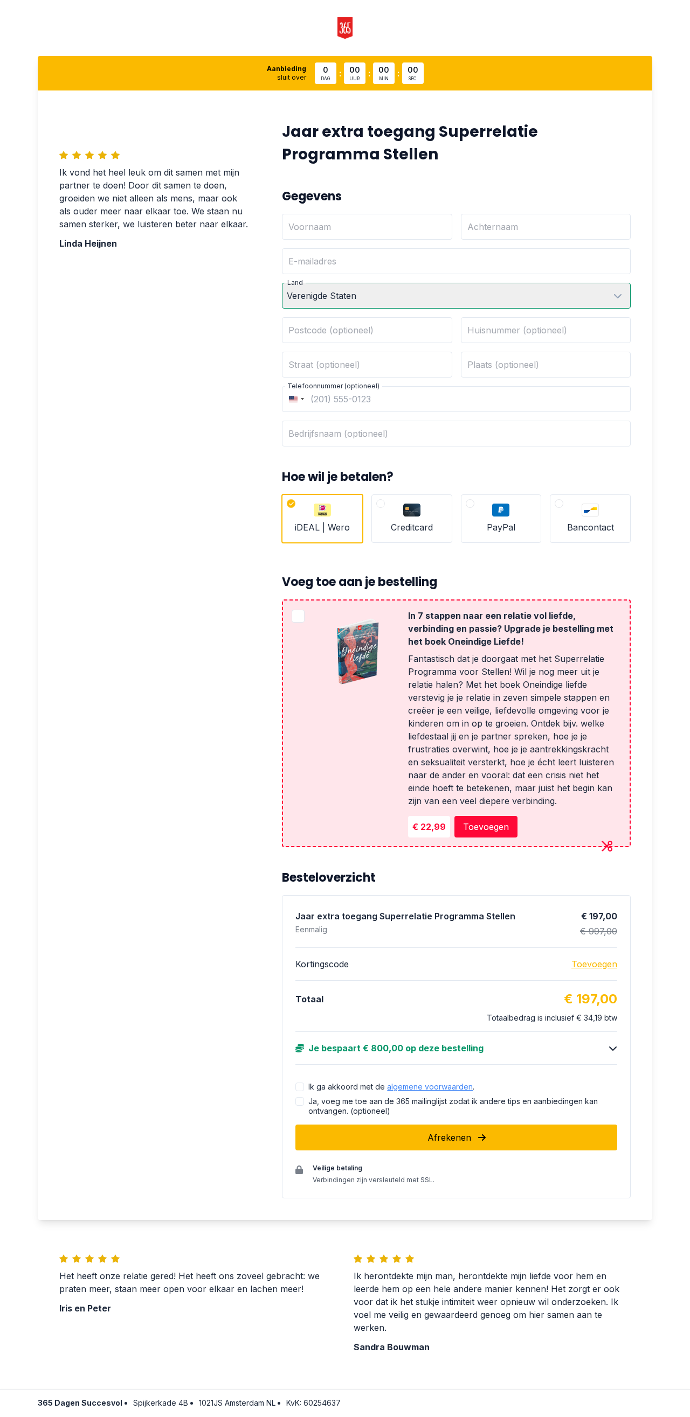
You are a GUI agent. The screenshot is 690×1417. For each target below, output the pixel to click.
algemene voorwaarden (430, 1086)
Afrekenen (450, 1137)
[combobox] (294, 399)
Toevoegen (486, 826)
